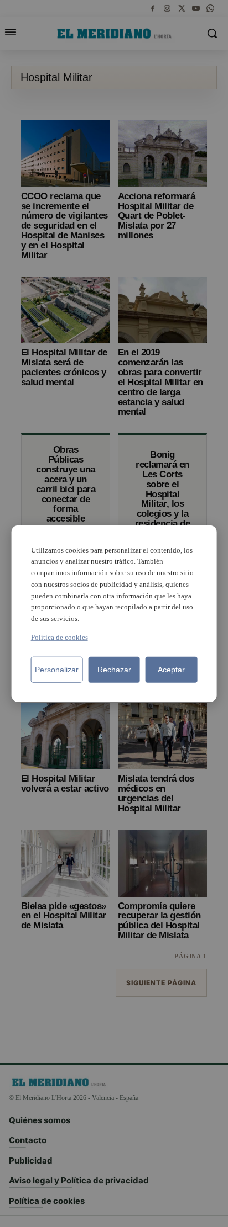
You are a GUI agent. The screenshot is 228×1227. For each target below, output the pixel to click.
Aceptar (171, 669)
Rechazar (114, 669)
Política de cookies (59, 637)
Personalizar (57, 669)
